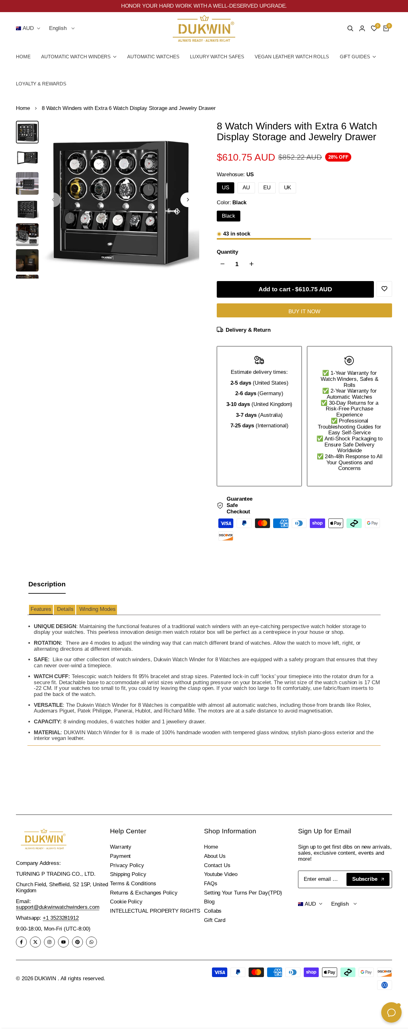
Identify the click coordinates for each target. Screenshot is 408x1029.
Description (47, 584)
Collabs (213, 911)
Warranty (120, 847)
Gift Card (214, 920)
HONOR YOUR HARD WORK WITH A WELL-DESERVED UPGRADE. (204, 6)
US (225, 188)
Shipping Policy (128, 874)
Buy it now (304, 311)
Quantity (227, 252)
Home (23, 108)
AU (246, 188)
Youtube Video (220, 874)
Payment (120, 856)
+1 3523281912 (61, 918)
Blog (209, 902)
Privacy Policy (127, 865)
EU (267, 188)
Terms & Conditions (133, 883)
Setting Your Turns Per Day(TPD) (243, 893)
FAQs (210, 883)
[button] (41, 610)
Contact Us (217, 865)
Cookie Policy (126, 902)
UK (287, 188)
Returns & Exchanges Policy (144, 893)
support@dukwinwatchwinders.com (57, 907)
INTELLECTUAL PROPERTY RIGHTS (155, 911)
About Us (215, 856)
